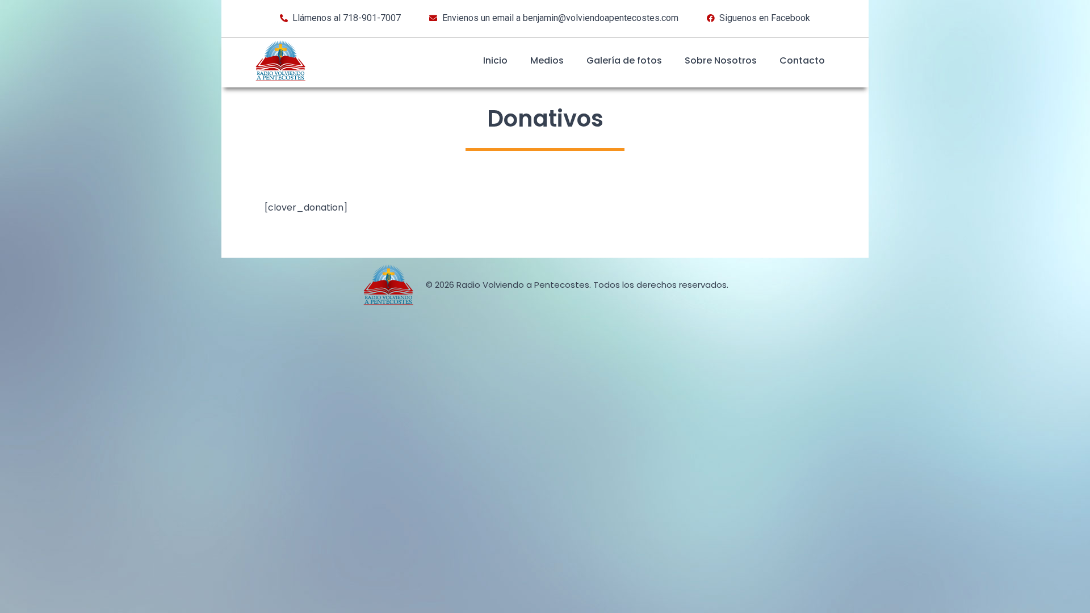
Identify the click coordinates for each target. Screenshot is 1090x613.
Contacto (802, 60)
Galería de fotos (624, 60)
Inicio (495, 60)
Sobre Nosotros (721, 60)
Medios (547, 60)
